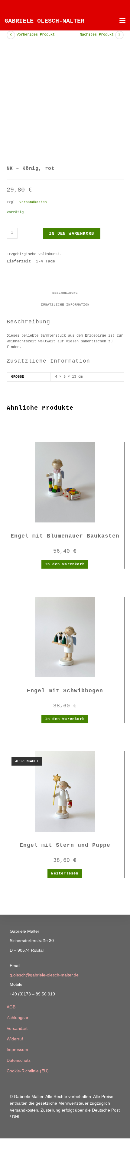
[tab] (65, 293)
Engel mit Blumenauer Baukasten (65, 536)
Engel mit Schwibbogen (65, 691)
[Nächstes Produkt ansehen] (119, 35)
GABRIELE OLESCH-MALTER (44, 20)
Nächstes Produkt (97, 35)
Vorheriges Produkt (36, 35)
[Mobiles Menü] (120, 21)
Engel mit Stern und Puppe (65, 845)
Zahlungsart (18, 1017)
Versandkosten (33, 202)
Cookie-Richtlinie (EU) (28, 1070)
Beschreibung (65, 293)
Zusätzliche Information (65, 304)
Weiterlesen (64, 873)
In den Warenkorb (71, 233)
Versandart (17, 1028)
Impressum (17, 1049)
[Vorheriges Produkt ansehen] (11, 35)
